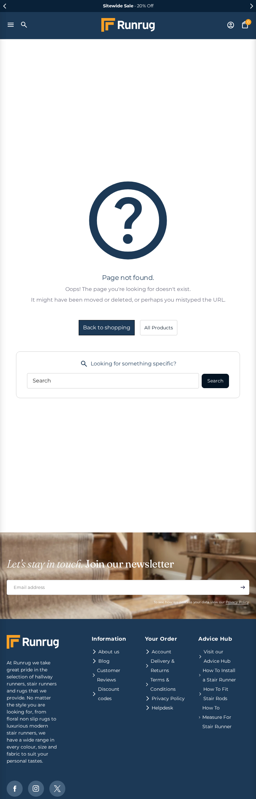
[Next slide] (251, 6)
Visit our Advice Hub (217, 656)
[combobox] (113, 380)
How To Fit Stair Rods (215, 693)
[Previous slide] (4, 6)
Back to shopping (106, 327)
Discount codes (108, 693)
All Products (158, 328)
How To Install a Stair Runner (219, 675)
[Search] (24, 25)
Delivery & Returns (162, 665)
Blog (104, 661)
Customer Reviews (108, 675)
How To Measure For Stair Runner (217, 717)
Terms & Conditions (163, 684)
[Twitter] (57, 789)
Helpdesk (162, 708)
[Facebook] (15, 789)
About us (108, 652)
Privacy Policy (237, 602)
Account (161, 652)
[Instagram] (36, 789)
